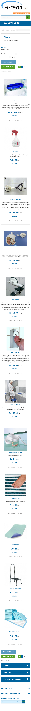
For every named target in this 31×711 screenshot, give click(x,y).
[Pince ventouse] (15, 286)
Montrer (3, 57)
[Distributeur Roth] (15, 338)
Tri (2, 53)
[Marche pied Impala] (15, 574)
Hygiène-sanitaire (10, 30)
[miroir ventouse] (15, 238)
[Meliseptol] (15, 138)
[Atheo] (15, 87)
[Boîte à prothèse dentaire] (15, 439)
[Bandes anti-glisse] (15, 485)
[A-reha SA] (15, 5)
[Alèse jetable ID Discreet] (15, 618)
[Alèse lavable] (15, 531)
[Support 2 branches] (15, 186)
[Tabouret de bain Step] (15, 391)
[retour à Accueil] (3, 30)
